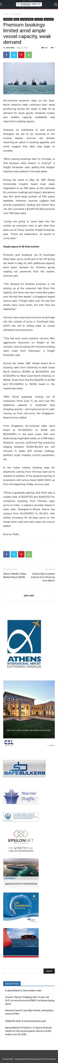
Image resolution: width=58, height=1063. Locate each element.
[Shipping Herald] (29, 4)
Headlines (16, 14)
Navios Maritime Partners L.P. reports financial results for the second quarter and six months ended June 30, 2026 (28, 1031)
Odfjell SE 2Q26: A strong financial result (25, 1021)
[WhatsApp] (28, 55)
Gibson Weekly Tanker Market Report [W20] (14, 575)
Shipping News (27, 19)
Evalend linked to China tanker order (23, 990)
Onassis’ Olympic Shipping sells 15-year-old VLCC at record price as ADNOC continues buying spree (29, 1000)
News (16, 19)
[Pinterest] (21, 55)
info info (10, 47)
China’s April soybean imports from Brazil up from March (43, 577)
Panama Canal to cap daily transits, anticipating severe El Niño (29, 1012)
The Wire (38, 19)
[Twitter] (14, 55)
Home (6, 14)
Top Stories (49, 19)
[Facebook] (6, 55)
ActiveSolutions (48, 1059)
